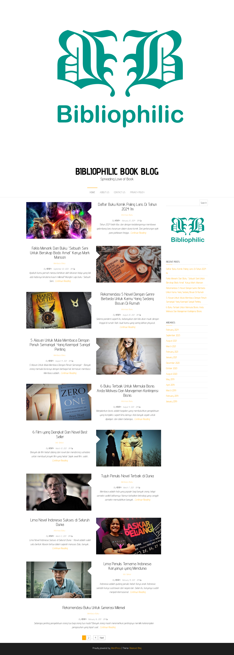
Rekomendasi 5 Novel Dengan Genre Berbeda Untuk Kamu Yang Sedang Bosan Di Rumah (127, 299)
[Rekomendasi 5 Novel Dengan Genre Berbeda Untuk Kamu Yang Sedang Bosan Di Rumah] (58, 309)
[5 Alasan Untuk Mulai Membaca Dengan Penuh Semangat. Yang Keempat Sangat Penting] (128, 356)
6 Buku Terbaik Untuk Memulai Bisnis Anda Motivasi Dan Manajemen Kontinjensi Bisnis (127, 390)
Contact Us (119, 192)
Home (92, 192)
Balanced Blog (135, 648)
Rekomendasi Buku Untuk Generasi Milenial (94, 607)
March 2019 (171, 390)
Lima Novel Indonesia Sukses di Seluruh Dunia (59, 522)
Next (102, 637)
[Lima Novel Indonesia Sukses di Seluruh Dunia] (128, 535)
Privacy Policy (137, 192)
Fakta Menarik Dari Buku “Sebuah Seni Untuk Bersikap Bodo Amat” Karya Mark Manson (60, 253)
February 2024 (172, 329)
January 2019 (171, 401)
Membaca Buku (59, 263)
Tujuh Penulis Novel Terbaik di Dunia (127, 475)
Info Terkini (59, 442)
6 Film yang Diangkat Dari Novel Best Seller (60, 434)
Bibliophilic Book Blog (117, 171)
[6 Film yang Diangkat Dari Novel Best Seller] (128, 447)
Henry (118, 220)
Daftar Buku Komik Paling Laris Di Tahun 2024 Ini (127, 206)
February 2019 (172, 395)
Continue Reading (138, 232)
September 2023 (173, 335)
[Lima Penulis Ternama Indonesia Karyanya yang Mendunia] (58, 579)
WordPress (116, 648)
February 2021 (172, 351)
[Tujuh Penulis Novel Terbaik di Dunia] (58, 491)
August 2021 (171, 340)
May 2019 (170, 379)
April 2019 (170, 384)
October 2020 (171, 368)
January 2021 (171, 357)
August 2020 (171, 373)
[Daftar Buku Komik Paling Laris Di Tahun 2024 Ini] (58, 220)
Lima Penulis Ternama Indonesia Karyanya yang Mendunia (127, 566)
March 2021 (171, 346)
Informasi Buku (127, 215)
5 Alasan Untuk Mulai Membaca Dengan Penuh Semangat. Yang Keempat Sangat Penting (60, 345)
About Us (104, 192)
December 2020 (173, 362)
